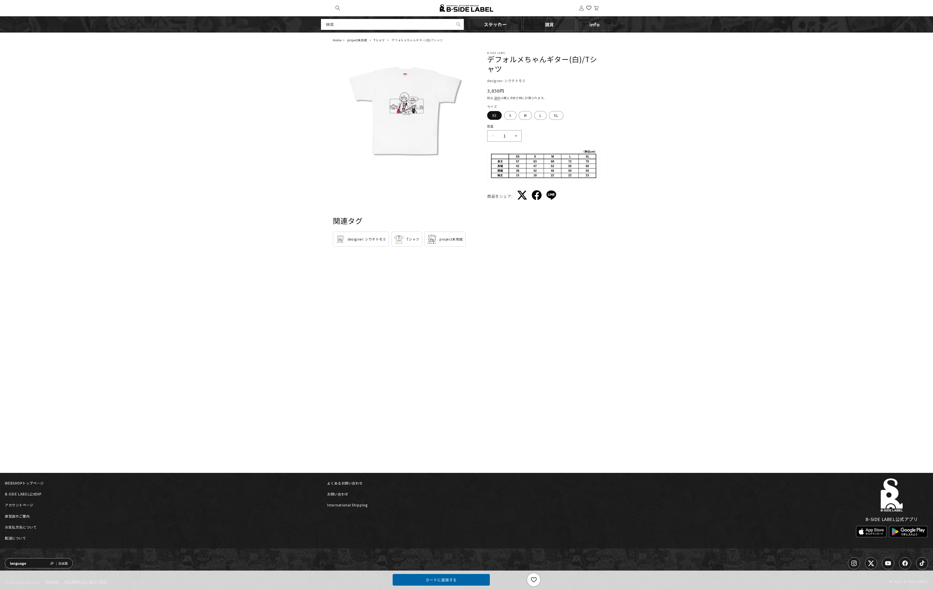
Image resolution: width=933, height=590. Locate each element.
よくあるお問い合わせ (345, 483)
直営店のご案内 (17, 516)
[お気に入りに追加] (533, 579)
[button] (338, 8)
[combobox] (392, 24)
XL (556, 115)
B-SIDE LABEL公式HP (23, 494)
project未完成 (357, 40)
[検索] (458, 24)
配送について (15, 538)
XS (494, 115)
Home (337, 40)
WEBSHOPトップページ (24, 483)
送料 (497, 98)
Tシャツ (379, 40)
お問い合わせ (337, 494)
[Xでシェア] (522, 196)
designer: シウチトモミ (506, 80)
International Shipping (347, 505)
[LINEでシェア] (551, 196)
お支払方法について (21, 527)
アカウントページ (19, 505)
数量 (490, 126)
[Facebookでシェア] (537, 196)
